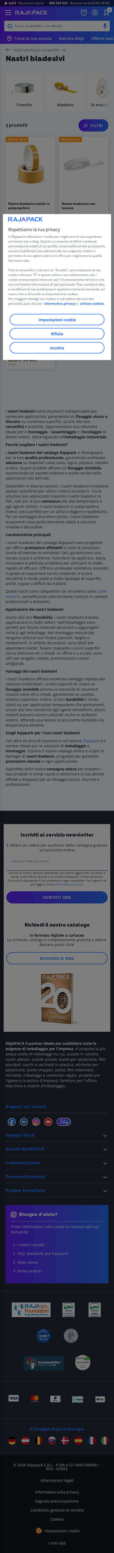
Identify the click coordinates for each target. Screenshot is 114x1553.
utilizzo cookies (92, 303)
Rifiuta (57, 333)
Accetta (57, 347)
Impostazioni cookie (57, 319)
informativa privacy (59, 303)
